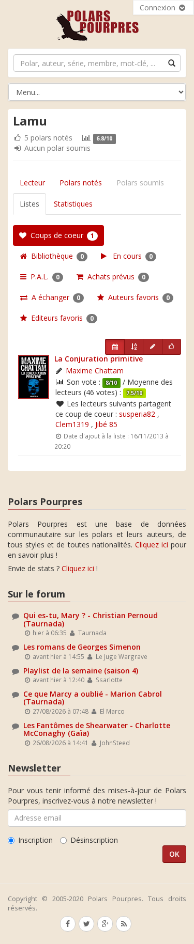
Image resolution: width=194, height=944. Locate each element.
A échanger (53, 297)
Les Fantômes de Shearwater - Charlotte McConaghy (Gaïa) (96, 729)
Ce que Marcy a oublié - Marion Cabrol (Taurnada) (92, 697)
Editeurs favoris (60, 318)
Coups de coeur (60, 235)
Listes (29, 204)
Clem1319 (72, 424)
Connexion (158, 7)
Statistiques (73, 204)
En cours (130, 256)
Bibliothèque (55, 256)
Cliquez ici (151, 544)
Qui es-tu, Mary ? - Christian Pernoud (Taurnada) (90, 619)
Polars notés (80, 182)
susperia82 (137, 414)
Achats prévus (114, 276)
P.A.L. (42, 276)
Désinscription (94, 840)
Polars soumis (140, 182)
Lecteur (32, 182)
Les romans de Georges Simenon (82, 647)
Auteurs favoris (137, 297)
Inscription (35, 840)
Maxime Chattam (95, 370)
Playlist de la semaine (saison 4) (80, 670)
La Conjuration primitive (98, 359)
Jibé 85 (106, 424)
